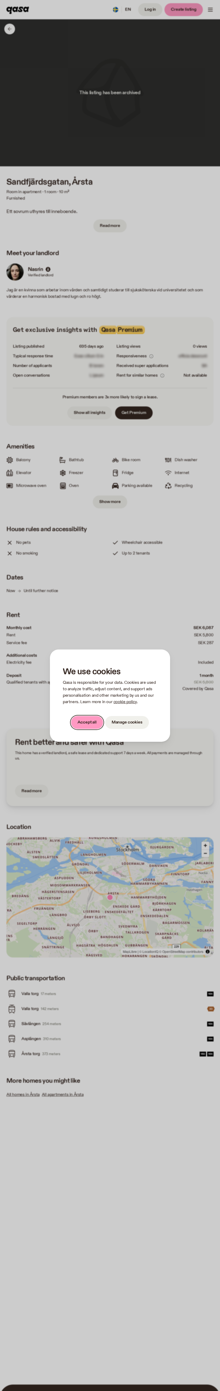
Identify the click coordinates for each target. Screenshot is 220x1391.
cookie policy (125, 702)
